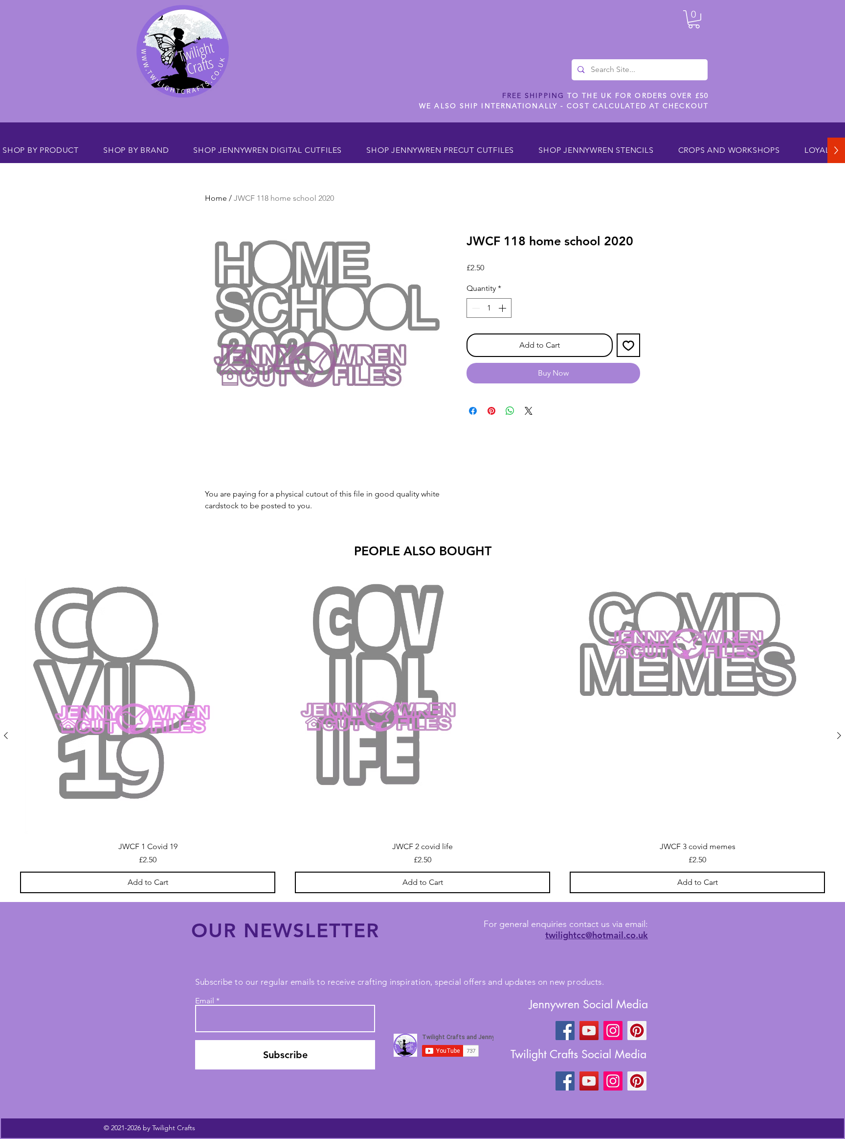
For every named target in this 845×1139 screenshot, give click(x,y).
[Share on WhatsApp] (510, 411)
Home (216, 198)
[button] (694, 19)
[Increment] (503, 308)
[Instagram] (613, 1030)
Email (204, 1001)
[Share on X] (528, 411)
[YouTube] (589, 1030)
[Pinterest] (636, 1030)
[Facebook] (565, 1030)
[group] (422, 735)
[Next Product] (839, 735)
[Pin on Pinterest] (491, 411)
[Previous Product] (6, 735)
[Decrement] (475, 308)
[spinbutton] (489, 308)
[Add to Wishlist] (628, 345)
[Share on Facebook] (473, 411)
